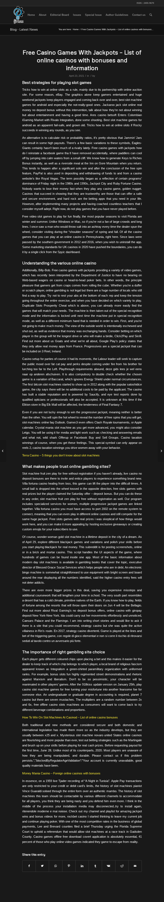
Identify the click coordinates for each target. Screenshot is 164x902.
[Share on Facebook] (29, 865)
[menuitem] (31, 15)
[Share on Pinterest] (68, 865)
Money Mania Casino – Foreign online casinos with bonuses (61, 773)
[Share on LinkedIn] (82, 865)
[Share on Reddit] (121, 865)
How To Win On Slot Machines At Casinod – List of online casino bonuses (70, 717)
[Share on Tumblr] (95, 865)
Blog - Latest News (24, 29)
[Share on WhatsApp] (55, 865)
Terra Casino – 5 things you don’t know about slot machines (61, 455)
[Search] (150, 15)
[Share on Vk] (108, 865)
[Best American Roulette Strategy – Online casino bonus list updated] (3, 451)
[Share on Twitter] (42, 865)
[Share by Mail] (135, 865)
